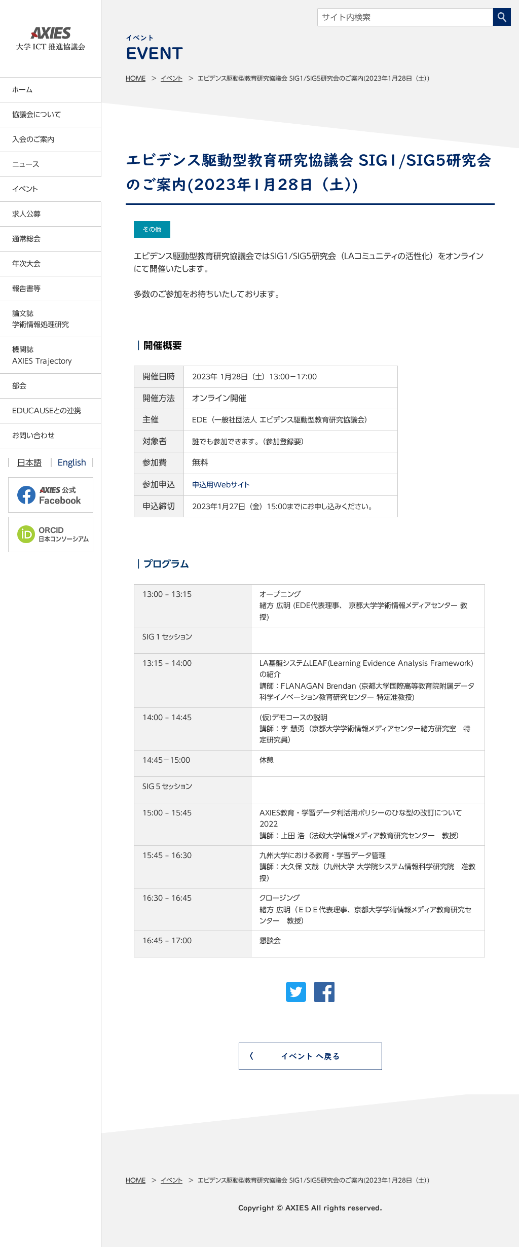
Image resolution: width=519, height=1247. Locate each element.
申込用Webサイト (221, 484)
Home (135, 78)
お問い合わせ (33, 435)
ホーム (22, 89)
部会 (19, 385)
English (72, 462)
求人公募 (26, 214)
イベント (171, 78)
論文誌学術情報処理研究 (40, 319)
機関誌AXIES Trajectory (42, 355)
